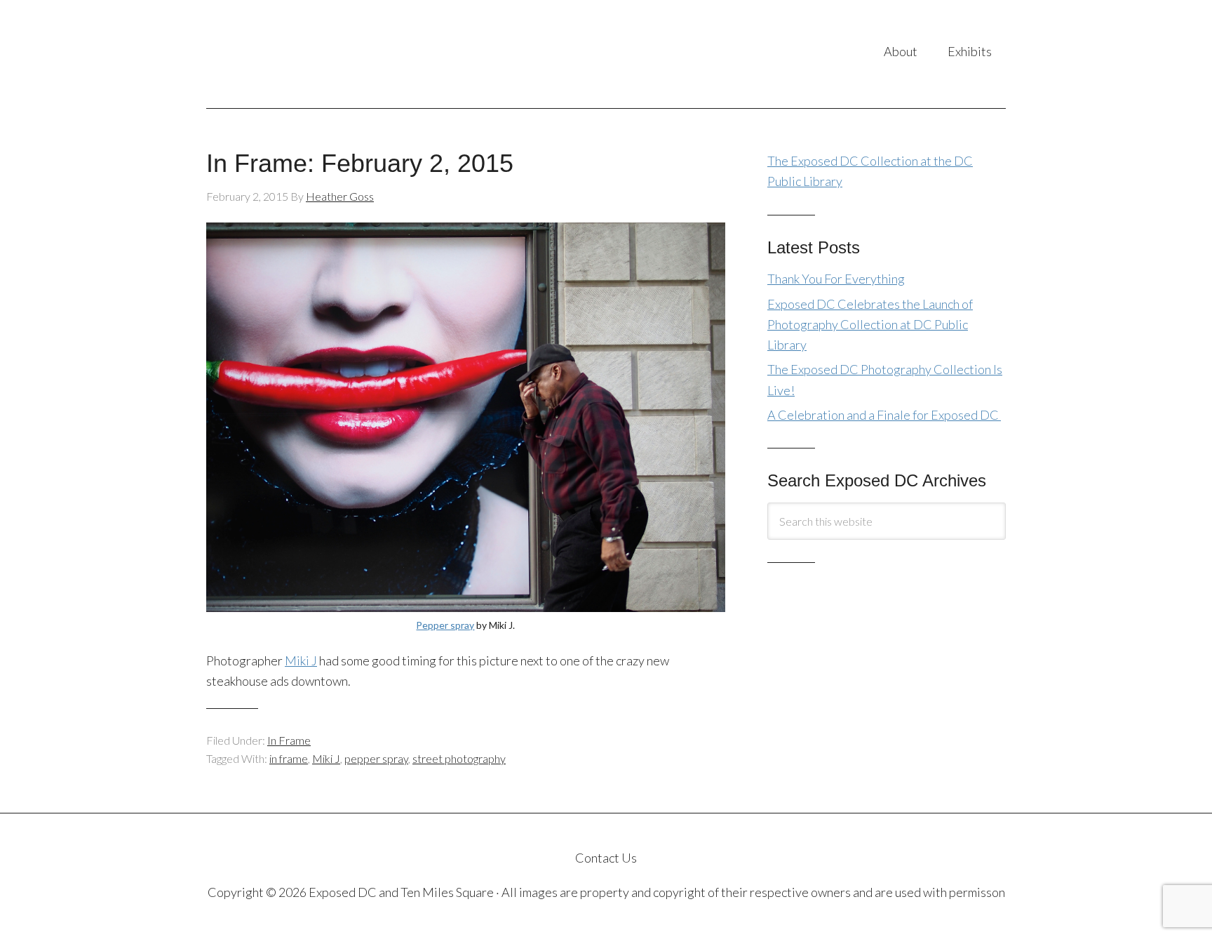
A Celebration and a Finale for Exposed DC (884, 415)
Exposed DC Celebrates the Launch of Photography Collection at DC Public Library (870, 324)
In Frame (289, 740)
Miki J (301, 660)
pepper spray (376, 758)
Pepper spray (445, 625)
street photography (459, 758)
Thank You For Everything (836, 278)
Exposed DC (346, 54)
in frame (288, 758)
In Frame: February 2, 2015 (359, 163)
